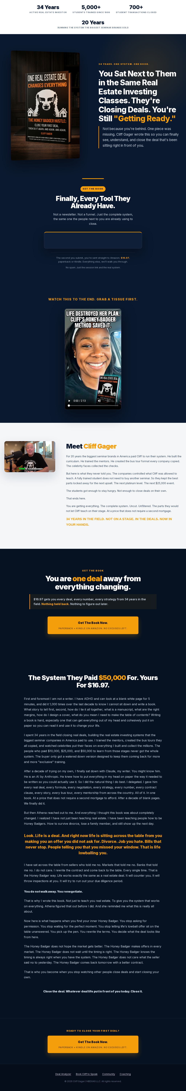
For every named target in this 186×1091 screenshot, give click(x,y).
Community (108, 1073)
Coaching (125, 1073)
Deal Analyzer (63, 1073)
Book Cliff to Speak (87, 1073)
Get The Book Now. (92, 625)
